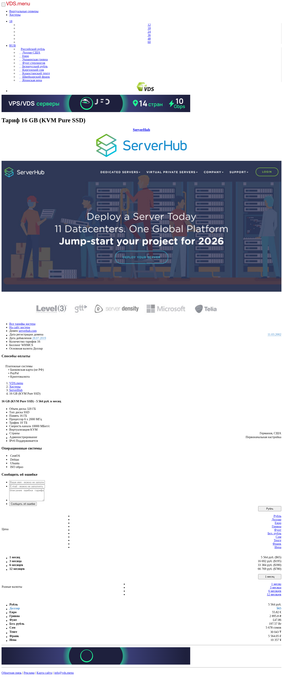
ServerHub (141, 130)
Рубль (269, 508)
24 (149, 31)
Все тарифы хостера (22, 323)
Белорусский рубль (35, 66)
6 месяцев (274, 591)
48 (149, 38)
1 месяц (269, 576)
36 (149, 35)
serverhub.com (28, 330)
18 (10, 21)
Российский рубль (33, 49)
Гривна (276, 526)
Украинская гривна (35, 59)
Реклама (29, 672)
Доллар (276, 519)
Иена (278, 547)
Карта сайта (44, 672)
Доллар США (31, 52)
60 (149, 42)
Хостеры (15, 14)
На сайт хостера (19, 327)
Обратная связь (12, 672)
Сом (278, 536)
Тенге (277, 540)
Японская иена (32, 80)
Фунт (277, 530)
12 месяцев (274, 594)
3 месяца (275, 587)
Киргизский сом (33, 69)
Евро (25, 56)
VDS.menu (16, 383)
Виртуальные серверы (24, 11)
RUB (12, 45)
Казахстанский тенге (36, 73)
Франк (277, 543)
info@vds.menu (64, 672)
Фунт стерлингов (33, 63)
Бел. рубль (274, 533)
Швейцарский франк (36, 76)
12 (149, 24)
